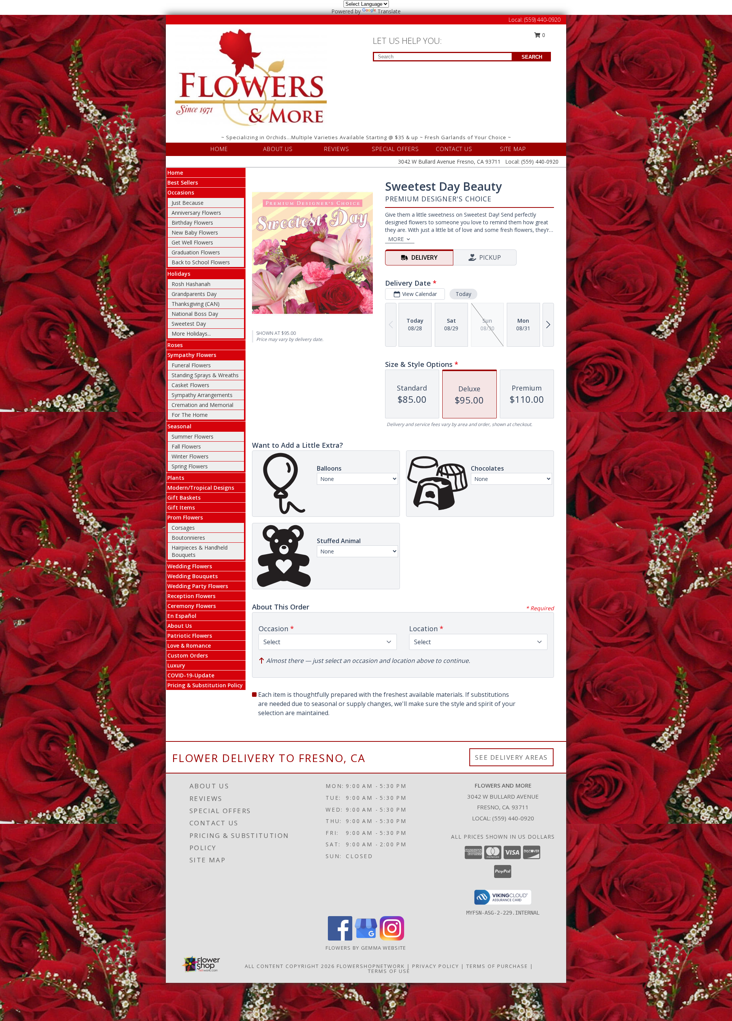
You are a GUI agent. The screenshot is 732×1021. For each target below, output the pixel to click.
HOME (219, 149)
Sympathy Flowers (191, 355)
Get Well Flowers (192, 242)
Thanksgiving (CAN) (196, 303)
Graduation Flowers (196, 252)
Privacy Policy (435, 966)
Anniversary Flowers (196, 212)
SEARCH (532, 57)
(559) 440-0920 (542, 19)
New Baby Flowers (195, 232)
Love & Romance (189, 645)
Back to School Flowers (201, 262)
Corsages (183, 527)
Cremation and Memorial (202, 404)
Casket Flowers (190, 385)
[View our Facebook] (340, 938)
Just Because (188, 202)
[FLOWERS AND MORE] (251, 77)
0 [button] (543, 35)
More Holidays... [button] (191, 333)
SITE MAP (513, 149)
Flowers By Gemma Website (366, 947)
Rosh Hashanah (191, 284)
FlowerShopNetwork (371, 966)
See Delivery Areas (511, 757)
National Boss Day (195, 313)
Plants (175, 477)
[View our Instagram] (392, 938)
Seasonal (179, 426)
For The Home (190, 414)
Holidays (178, 273)
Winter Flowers (190, 456)
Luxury (176, 665)
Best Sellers (182, 182)
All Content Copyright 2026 (290, 966)
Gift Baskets (184, 497)
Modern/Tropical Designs (200, 487)
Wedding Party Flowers (197, 586)
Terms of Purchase (497, 966)
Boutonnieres (188, 537)
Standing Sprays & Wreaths (205, 375)
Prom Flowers (185, 517)
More (396, 239)
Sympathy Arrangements (202, 395)
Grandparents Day (194, 293)
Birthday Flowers (192, 222)
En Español (181, 615)
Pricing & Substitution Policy (205, 685)
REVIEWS (336, 149)
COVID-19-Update (190, 675)
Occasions (180, 192)
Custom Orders (187, 655)
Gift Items (181, 507)
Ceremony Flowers (191, 605)
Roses (175, 345)
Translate (389, 11)
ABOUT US (278, 149)
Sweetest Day (189, 323)
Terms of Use (389, 971)
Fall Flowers (186, 446)
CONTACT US (454, 149)
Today (463, 293)
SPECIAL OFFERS (395, 149)
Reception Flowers (191, 596)
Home (175, 172)
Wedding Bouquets (192, 576)
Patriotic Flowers (189, 635)
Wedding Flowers (189, 566)
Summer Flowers (193, 436)
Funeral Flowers (191, 365)
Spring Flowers (190, 466)
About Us (179, 625)
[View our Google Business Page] (366, 938)
